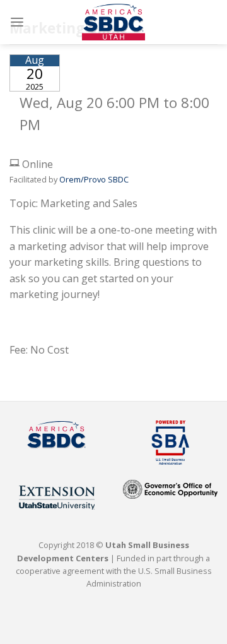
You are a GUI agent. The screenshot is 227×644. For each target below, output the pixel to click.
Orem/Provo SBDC (94, 179)
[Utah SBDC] (113, 22)
